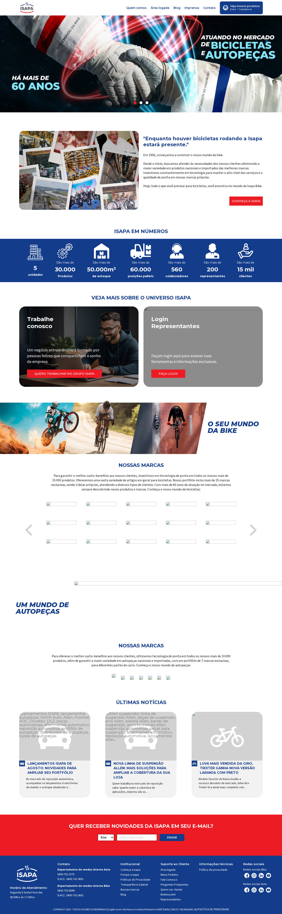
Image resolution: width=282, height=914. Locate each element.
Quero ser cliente (171, 890)
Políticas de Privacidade (135, 880)
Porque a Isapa (130, 875)
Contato (209, 8)
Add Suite (163, 909)
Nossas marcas (130, 890)
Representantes (171, 900)
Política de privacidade (213, 870)
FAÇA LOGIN (168, 374)
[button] (135, 102)
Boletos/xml (168, 895)
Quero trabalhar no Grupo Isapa (64, 374)
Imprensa (192, 8)
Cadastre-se (245, 9)
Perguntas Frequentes (174, 885)
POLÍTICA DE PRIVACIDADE (213, 909)
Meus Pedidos (169, 875)
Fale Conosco (169, 880)
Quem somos (136, 8)
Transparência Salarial (134, 885)
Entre (233, 9)
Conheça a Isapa (246, 201)
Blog (176, 8)
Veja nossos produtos (245, 6)
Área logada (160, 8)
